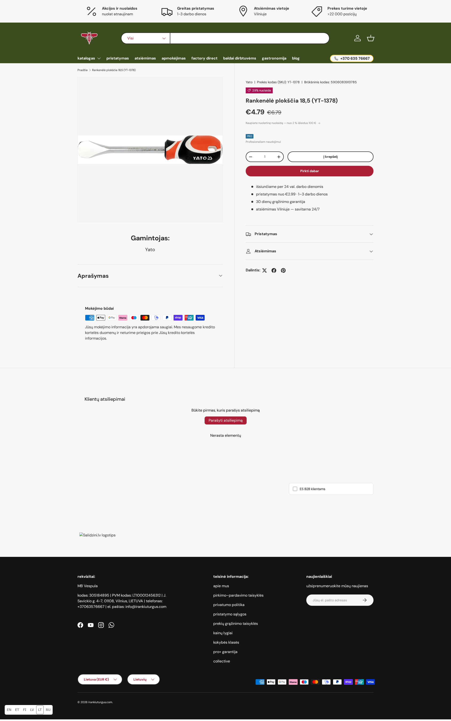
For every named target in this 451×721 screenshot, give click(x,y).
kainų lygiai (223, 632)
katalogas (86, 58)
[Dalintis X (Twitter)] (264, 270)
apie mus (221, 585)
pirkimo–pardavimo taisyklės (238, 595)
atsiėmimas (145, 58)
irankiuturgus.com (100, 702)
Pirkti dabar (309, 171)
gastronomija (274, 58)
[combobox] (225, 38)
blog (296, 58)
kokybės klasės (226, 642)
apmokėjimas (174, 58)
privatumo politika (229, 604)
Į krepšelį (330, 157)
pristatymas (117, 58)
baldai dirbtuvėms (239, 58)
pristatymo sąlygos (229, 614)
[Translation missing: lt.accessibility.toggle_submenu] (99, 58)
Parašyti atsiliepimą (226, 420)
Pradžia (83, 70)
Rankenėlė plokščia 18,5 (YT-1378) (114, 70)
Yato (249, 82)
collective (221, 661)
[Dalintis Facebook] (274, 270)
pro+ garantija (225, 651)
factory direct (204, 58)
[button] (370, 38)
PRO (249, 136)
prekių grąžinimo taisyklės (235, 623)
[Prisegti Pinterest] (283, 270)
